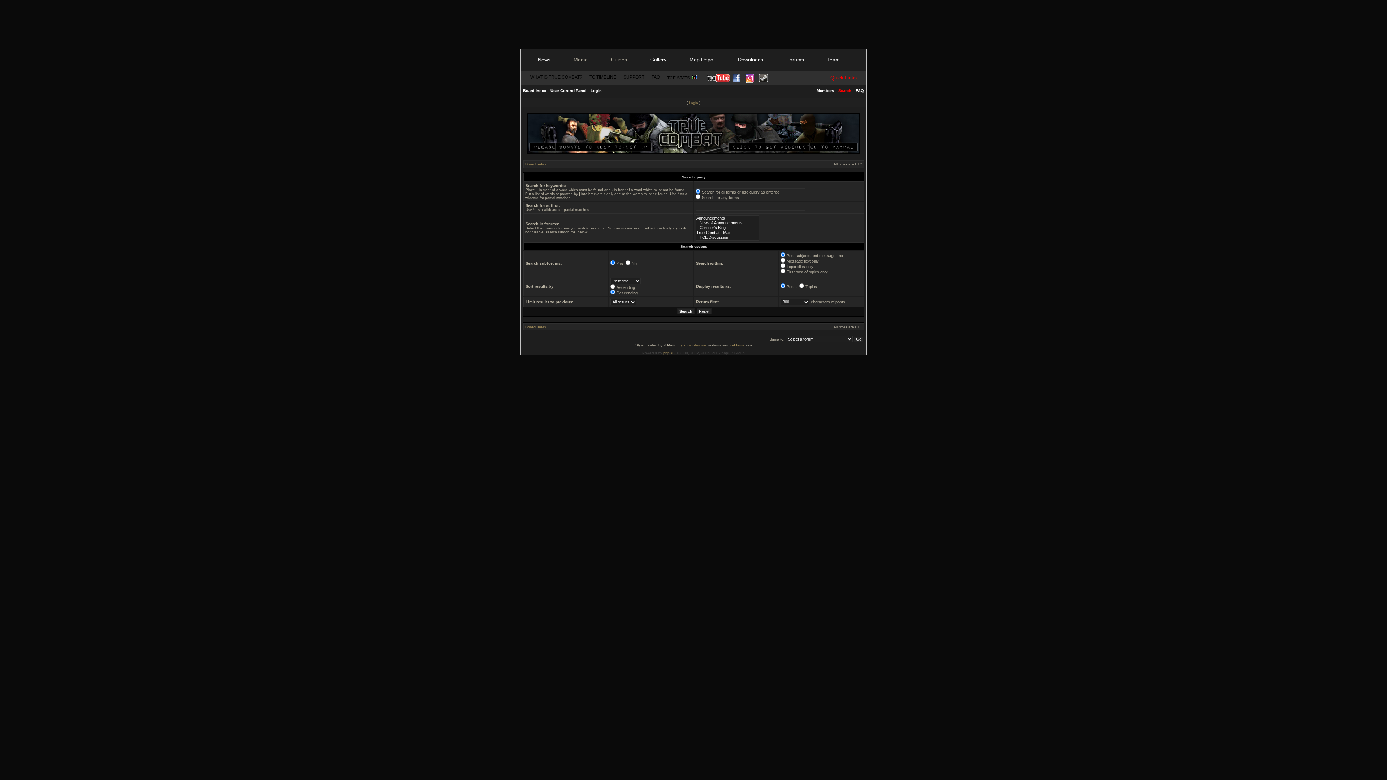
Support (633, 77)
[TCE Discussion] (727, 237)
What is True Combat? (556, 77)
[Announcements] (727, 218)
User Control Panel (568, 90)
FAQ (656, 77)
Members (825, 90)
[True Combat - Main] (727, 232)
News (544, 59)
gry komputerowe (692, 345)
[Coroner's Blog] (727, 227)
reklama (737, 345)
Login (596, 90)
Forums (795, 59)
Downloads (750, 59)
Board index (534, 90)
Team (833, 59)
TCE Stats (679, 78)
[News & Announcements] (727, 223)
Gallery (658, 59)
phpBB (669, 353)
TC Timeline (602, 77)
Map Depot (702, 59)
